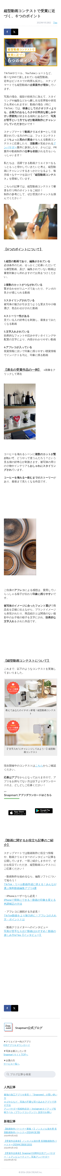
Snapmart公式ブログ (28, 1028)
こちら (39, 765)
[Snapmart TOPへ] (8, 1028)
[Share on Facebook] (7, 32)
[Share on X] (14, 32)
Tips (55, 22)
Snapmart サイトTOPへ (16, 1054)
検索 (8, 1074)
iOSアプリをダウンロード (17, 1045)
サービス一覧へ (12, 1063)
